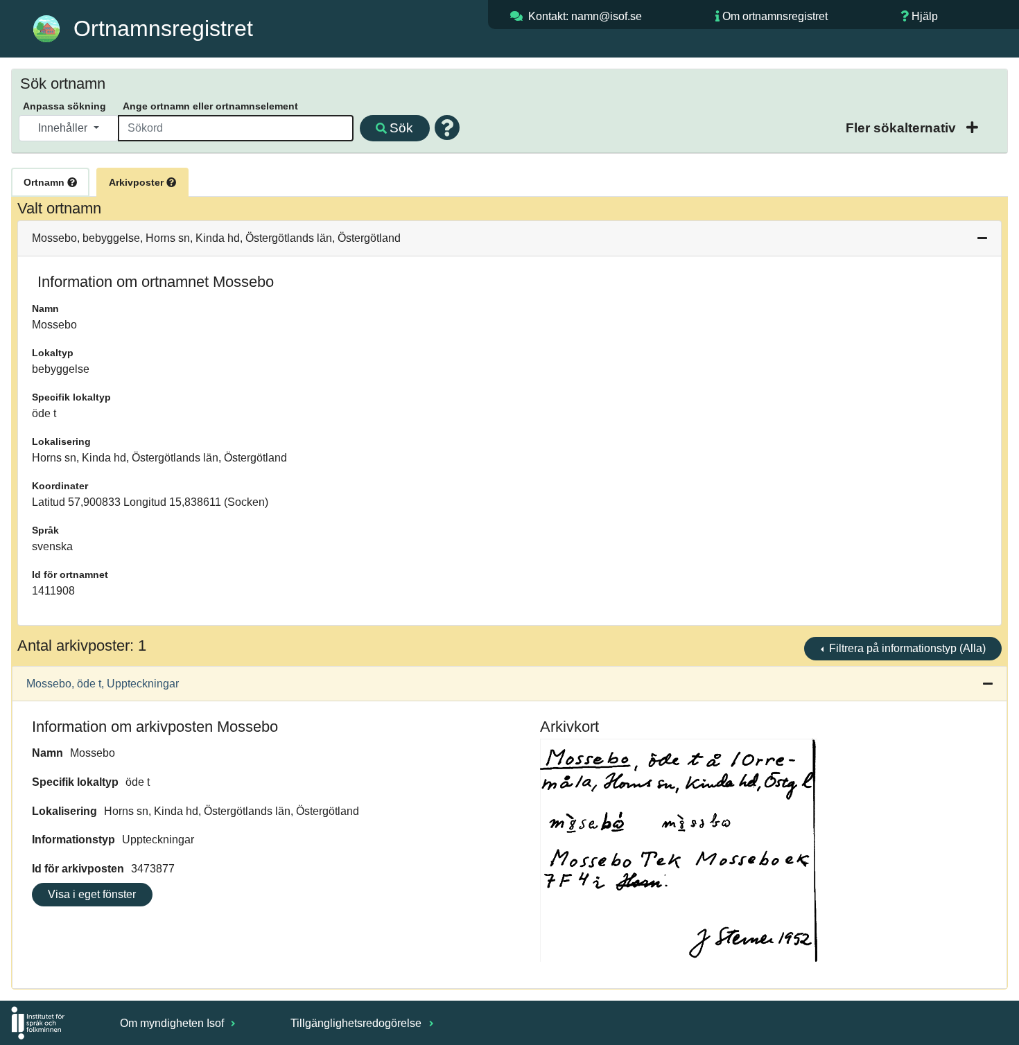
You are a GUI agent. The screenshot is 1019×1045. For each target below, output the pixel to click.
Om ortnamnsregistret (775, 16)
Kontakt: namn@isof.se (585, 16)
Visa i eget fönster (92, 894)
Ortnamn (45, 182)
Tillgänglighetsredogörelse (357, 1023)
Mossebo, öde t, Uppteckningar (102, 684)
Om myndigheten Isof (173, 1023)
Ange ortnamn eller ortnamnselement (210, 106)
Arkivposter (137, 182)
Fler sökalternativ (902, 128)
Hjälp (925, 16)
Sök (401, 128)
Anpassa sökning (64, 106)
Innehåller (64, 128)
